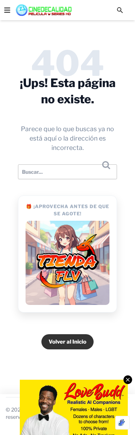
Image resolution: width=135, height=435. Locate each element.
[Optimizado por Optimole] (122, 423)
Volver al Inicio (67, 342)
